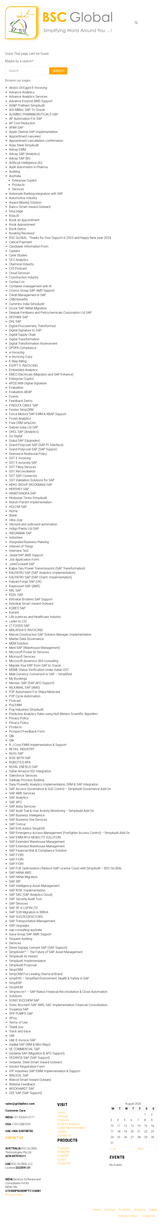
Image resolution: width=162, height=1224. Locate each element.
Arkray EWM (17, 149)
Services (18, 189)
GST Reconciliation (22, 471)
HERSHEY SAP (19, 489)
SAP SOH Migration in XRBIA (28, 912)
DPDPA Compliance (22, 348)
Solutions (15, 996)
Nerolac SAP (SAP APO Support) (31, 683)
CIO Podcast (18, 268)
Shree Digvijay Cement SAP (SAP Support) (38, 948)
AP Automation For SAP (25, 119)
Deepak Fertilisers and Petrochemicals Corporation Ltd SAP (50, 312)
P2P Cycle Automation (24, 696)
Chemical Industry (21, 264)
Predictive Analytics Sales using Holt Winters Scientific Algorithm (53, 714)
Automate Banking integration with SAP (36, 194)
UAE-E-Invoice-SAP (22, 1040)
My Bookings (18, 679)
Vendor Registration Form (27, 1066)
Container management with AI (30, 286)
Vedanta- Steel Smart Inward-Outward (35, 1062)
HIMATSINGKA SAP (22, 493)
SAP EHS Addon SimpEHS (27, 828)
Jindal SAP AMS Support (26, 555)
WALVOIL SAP (19, 1075)
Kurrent (14, 612)
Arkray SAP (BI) (19, 158)
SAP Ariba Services (22, 806)
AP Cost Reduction (22, 123)
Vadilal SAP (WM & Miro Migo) (29, 1044)
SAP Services (18, 903)
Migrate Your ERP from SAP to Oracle (35, 665)
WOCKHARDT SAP (21, 1088)
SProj (13, 1018)
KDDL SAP (16, 595)
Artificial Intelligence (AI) (25, 163)
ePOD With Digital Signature (28, 383)
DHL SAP (15, 321)
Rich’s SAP (16, 753)
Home (13, 511)
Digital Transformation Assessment (33, 343)
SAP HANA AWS (20, 872)
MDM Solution (18, 643)
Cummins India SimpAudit (26, 304)
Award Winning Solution (25, 202)
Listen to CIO (18, 621)
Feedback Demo (20, 401)
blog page (16, 211)
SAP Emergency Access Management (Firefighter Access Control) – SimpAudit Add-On (69, 833)
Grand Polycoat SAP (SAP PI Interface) (36, 445)
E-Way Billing (17, 361)
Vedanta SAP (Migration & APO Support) (37, 1053)
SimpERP (15, 983)
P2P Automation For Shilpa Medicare (34, 692)
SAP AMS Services (22, 793)
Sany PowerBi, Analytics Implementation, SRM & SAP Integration (53, 784)
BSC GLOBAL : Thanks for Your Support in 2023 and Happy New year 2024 (60, 238)
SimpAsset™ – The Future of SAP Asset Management (46, 952)
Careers (14, 251)
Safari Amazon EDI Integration (30, 771)
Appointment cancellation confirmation (36, 141)
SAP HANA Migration (23, 877)
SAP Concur (17, 824)
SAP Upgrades (19, 925)
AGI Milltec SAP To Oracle (27, 110)
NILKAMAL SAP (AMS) (24, 687)
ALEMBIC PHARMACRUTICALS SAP (33, 114)
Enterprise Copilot (24, 180)
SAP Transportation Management (32, 921)
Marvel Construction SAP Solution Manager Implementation (50, 634)
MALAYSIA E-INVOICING (26, 630)
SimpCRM (16, 970)
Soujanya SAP (19, 1009)
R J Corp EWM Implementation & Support (37, 745)
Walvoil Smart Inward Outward (30, 1080)
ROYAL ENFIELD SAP (23, 767)
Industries (16, 537)
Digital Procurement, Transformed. (32, 326)
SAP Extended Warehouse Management (37, 842)
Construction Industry (24, 277)
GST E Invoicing (20, 458)
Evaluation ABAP (20, 392)
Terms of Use (18, 1022)
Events (13, 396)
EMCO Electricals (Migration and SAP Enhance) (41, 374)
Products (18, 185)
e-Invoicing (16, 352)
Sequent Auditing (20, 939)
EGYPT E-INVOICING (23, 365)
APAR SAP (16, 127)
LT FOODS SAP (19, 626)
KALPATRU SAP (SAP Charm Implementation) (40, 577)
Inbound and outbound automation (33, 524)
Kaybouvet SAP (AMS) (24, 586)
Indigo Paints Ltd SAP (24, 528)
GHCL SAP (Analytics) (24, 432)
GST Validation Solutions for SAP (32, 480)
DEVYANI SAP (18, 317)
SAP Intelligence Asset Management (34, 886)
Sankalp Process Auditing (26, 780)
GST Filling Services (22, 467)
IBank (13, 515)
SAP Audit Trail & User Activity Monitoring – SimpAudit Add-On (51, 811)
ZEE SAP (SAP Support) (25, 1093)
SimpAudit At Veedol (23, 956)
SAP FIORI (16, 855)
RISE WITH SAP (20, 758)
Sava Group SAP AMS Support (30, 934)
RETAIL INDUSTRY (21, 749)
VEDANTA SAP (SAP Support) (29, 1058)
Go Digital (15, 436)
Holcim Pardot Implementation (30, 502)
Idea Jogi (15, 520)
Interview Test (18, 551)
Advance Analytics (22, 92)
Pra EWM (15, 705)
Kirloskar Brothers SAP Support (30, 599)
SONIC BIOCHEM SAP (24, 1000)
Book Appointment (22, 224)
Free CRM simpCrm (22, 423)
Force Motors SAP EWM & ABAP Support (37, 414)
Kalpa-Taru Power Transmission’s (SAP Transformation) (47, 568)
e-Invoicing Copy (20, 357)
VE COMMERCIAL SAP (24, 1049)
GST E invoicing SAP (23, 463)
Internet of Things (21, 546)
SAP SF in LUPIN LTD (23, 908)
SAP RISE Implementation (27, 890)
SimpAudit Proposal (23, 965)
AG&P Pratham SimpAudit (27, 105)
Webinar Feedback (22, 1084)
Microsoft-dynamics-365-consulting (33, 661)
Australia (15, 176)
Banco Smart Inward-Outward (29, 207)
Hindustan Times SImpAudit (28, 498)
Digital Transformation (24, 339)
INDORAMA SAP (20, 533)
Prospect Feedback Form (27, 731)
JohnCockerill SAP (22, 564)
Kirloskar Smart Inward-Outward (31, 604)
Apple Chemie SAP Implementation (33, 132)
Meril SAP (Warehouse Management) (34, 648)
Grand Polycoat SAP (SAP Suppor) (33, 449)
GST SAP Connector (23, 476)
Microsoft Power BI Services (29, 652)
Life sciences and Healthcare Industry (35, 617)
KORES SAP (17, 608)
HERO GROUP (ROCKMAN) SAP (30, 485)
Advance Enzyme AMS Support (30, 101)
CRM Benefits (18, 299)
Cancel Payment (20, 242)
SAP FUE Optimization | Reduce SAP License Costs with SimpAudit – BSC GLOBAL (65, 868)
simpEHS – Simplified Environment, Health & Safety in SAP (49, 978)
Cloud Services (19, 273)
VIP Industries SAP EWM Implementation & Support (44, 1071)
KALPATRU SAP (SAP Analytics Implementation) (42, 573)
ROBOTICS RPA (20, 762)
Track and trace (20, 1031)
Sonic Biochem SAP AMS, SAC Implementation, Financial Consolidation (58, 1005)
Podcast (15, 701)
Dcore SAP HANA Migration (28, 308)
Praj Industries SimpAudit (26, 709)
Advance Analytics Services (28, 96)
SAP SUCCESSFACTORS (26, 917)
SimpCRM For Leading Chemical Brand (35, 974)
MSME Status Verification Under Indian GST (39, 670)
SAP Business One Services (28, 820)
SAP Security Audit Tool (25, 899)
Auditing (14, 171)
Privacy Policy (19, 718)
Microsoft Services (22, 656)
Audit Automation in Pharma (28, 167)
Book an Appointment (24, 220)
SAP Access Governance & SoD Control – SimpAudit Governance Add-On (60, 789)
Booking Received (21, 233)
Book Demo (17, 229)
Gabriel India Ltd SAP (23, 427)
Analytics (140, 1209)
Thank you (16, 1027)
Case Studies (18, 255)
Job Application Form (24, 559)
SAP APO (15, 802)
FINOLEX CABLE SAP (23, 405)
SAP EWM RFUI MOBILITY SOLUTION (35, 837)
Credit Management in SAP (27, 295)
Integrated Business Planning (29, 542)
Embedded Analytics (23, 370)
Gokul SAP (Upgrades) (24, 440)
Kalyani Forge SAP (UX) (25, 581)
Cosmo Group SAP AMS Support (32, 290)
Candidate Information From (28, 246)
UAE (12, 1036)
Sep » (140, 1148)
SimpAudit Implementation (27, 961)
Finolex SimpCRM (21, 410)
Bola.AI (14, 216)
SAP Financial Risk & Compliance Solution (38, 850)
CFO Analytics (18, 260)
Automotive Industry (23, 198)
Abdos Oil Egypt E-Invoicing (28, 88)
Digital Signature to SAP (25, 330)
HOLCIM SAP (18, 507)
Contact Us (16, 282)
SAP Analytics (18, 797)
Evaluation (16, 387)
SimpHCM (16, 987)
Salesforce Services (23, 775)
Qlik (11, 736)
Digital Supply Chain (22, 335)
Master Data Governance (26, 639)
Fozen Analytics (20, 418)
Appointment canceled (24, 136)
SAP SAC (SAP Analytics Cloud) (30, 895)
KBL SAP (15, 590)
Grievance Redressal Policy (28, 454)
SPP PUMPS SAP (21, 1013)
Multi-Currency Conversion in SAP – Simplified (40, 674)
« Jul (113, 1148)
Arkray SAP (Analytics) (24, 154)
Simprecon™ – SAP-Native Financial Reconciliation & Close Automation (58, 992)
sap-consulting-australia (25, 930)
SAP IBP (15, 881)
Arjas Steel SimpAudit (24, 145)
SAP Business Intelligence (27, 815)
